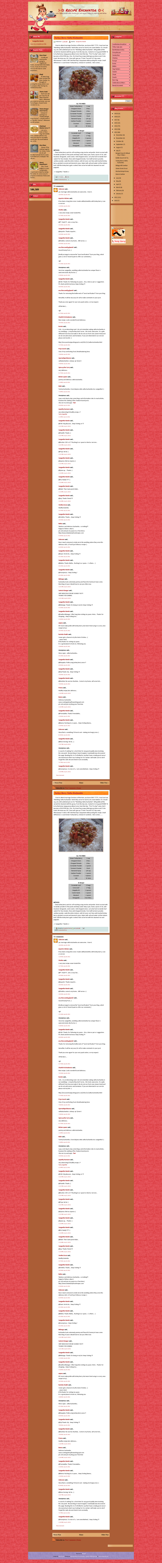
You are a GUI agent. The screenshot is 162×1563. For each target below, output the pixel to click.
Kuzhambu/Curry (62, 179)
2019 (116, 113)
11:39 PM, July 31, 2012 (65, 771)
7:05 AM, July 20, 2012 (64, 322)
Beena (60, 697)
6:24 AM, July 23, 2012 (64, 547)
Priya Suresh (62, 349)
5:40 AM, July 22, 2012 (64, 405)
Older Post (105, 1535)
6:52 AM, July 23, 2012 (64, 566)
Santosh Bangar (64, 590)
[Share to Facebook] (66, 177)
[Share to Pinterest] (68, 177)
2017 (116, 120)
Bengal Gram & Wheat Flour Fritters (123, 154)
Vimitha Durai (63, 505)
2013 (116, 129)
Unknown (61, 189)
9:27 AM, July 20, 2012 (64, 373)
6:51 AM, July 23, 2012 (64, 556)
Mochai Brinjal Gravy (122, 171)
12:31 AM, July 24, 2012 (65, 598)
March (118, 187)
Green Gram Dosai (121, 168)
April (117, 184)
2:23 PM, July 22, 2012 (64, 417)
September (119, 144)
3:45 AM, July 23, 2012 (64, 520)
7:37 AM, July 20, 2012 (64, 345)
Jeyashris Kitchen (64, 198)
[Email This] (60, 177)
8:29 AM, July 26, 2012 (64, 735)
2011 (116, 197)
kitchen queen (63, 377)
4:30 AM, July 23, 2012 (64, 535)
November (119, 138)
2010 (116, 200)
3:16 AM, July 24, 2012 (64, 619)
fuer (74, 403)
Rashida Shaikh (63, 634)
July (117, 151)
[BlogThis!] (62, 177)
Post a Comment (60, 775)
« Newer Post (57, 783)
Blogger (84, 1553)
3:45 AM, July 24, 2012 (64, 630)
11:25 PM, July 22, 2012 (65, 426)
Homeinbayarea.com (103, 1556)
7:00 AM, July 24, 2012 (64, 674)
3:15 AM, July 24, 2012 (64, 607)
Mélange (61, 579)
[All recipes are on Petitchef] (118, 235)
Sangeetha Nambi (38, 41)
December (119, 135)
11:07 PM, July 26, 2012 (65, 744)
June (117, 178)
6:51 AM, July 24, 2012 (64, 656)
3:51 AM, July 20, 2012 (64, 263)
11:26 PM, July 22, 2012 (65, 473)
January (118, 194)
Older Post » (104, 783)
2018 (116, 117)
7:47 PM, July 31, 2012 (64, 762)
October (119, 141)
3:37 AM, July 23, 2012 (64, 510)
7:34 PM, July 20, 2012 (64, 391)
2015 (116, 123)
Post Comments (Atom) (73, 788)
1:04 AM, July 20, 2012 (64, 194)
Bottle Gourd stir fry (122, 158)
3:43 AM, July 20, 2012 (64, 225)
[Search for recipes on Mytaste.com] (117, 238)
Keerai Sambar (120, 174)
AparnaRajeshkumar (65, 358)
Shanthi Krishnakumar (65, 317)
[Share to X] (64, 177)
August (118, 147)
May (117, 181)
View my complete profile (38, 44)
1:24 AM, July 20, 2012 (64, 206)
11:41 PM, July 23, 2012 (65, 586)
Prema (61, 688)
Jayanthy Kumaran (64, 409)
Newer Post (57, 1535)
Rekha (60, 524)
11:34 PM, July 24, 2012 (65, 707)
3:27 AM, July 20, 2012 (64, 215)
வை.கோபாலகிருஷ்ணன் (66, 247)
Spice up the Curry (64, 367)
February (119, 190)
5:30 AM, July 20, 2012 (64, 275)
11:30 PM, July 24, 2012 (65, 693)
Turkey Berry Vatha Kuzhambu (122, 162)
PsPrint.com (61, 1556)
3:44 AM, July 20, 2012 (64, 234)
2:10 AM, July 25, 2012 (64, 716)
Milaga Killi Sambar (122, 165)
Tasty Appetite (63, 414)
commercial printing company (77, 1556)
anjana (61, 623)
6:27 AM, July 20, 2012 (64, 313)
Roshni (61, 326)
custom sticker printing (91, 1556)
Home (81, 783)
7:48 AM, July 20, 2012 (64, 354)
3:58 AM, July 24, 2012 (64, 646)
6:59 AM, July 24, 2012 (64, 665)
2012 (116, 132)
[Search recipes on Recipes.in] (117, 228)
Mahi (60, 386)
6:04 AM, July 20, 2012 (64, 286)
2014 (116, 126)
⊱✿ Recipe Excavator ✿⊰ (81, 10)
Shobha (61, 210)
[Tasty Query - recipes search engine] (119, 243)
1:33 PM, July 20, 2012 (64, 382)
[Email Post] (56, 177)
